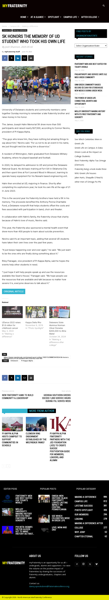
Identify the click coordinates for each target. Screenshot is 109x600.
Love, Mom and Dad (59, 528)
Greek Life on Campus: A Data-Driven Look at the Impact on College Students (89, 152)
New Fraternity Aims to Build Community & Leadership (17, 396)
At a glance (37, 17)
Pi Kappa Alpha (27, 361)
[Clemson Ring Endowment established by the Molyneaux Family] (36, 424)
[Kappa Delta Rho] (36, 312)
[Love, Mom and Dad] (44, 530)
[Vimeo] (96, 564)
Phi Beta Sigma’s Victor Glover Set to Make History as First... (24, 530)
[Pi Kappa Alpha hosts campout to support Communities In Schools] (12, 424)
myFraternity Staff (12, 52)
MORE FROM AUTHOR (41, 411)
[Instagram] (83, 564)
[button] (103, 5)
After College (89, 17)
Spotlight (53, 17)
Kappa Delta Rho (33, 322)
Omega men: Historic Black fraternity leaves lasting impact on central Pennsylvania (60, 503)
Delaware (14, 361)
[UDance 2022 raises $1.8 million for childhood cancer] (12, 312)
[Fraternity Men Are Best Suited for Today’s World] (7, 499)
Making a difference (19, 30)
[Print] (31, 58)
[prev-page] (4, 466)
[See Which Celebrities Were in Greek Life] (44, 519)
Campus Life (70, 17)
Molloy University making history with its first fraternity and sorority (90, 114)
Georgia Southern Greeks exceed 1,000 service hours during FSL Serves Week (56, 398)
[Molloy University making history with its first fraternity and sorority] (7, 512)
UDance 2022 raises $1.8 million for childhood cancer (11, 325)
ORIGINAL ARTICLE (14, 291)
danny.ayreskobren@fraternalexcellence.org (49, 586)
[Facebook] (5, 58)
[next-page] (8, 466)
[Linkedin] (18, 58)
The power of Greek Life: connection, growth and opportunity (86, 101)
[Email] (24, 58)
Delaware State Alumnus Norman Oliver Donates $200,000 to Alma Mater (57, 328)
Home (23, 17)
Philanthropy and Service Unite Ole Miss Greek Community (91, 75)
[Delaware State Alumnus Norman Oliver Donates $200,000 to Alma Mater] (59, 312)
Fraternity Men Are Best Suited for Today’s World (91, 65)
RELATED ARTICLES (15, 411)
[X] (11, 58)
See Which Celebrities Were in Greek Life (61, 518)
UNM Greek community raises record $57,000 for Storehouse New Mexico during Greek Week (89, 88)
